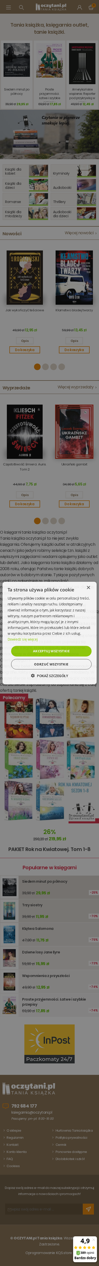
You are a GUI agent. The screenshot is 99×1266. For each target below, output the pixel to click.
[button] (49, 675)
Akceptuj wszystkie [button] (51, 651)
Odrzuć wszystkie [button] (51, 664)
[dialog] (49, 633)
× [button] (88, 588)
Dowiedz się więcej (23, 639)
